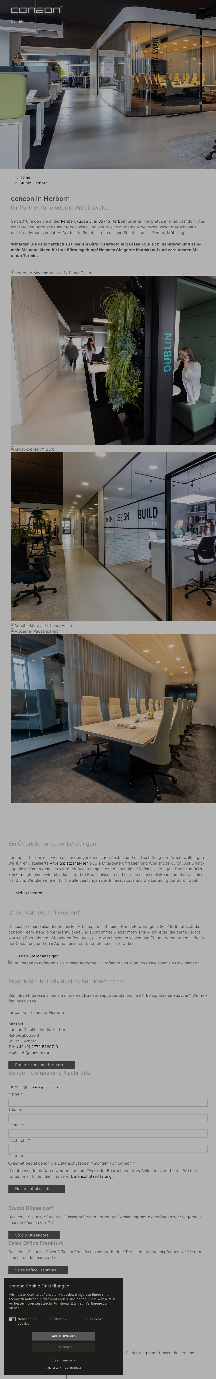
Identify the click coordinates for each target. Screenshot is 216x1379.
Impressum (53, 1367)
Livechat (96, 1319)
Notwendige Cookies (27, 1321)
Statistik (60, 1319)
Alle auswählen (64, 1336)
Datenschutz (73, 1367)
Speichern (64, 1347)
